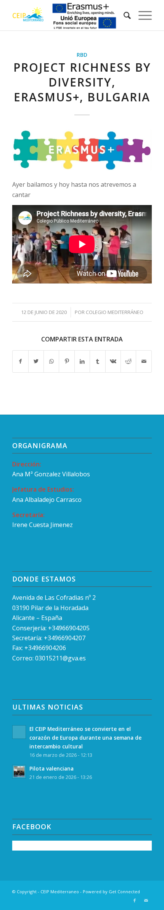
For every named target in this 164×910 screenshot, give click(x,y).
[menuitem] (123, 15)
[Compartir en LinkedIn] (82, 361)
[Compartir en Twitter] (36, 361)
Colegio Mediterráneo (114, 312)
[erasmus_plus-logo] (82, 149)
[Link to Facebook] (134, 900)
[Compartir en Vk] (113, 361)
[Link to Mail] (146, 900)
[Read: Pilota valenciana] (19, 772)
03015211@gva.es (61, 658)
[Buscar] (123, 15)
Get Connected (124, 891)
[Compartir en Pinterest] (66, 361)
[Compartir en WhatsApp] (51, 361)
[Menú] (141, 15)
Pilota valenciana (51, 768)
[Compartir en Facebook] (20, 361)
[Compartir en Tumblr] (97, 361)
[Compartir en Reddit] (128, 361)
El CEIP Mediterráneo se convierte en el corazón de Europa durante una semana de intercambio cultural (85, 737)
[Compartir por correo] (143, 361)
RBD (82, 54)
